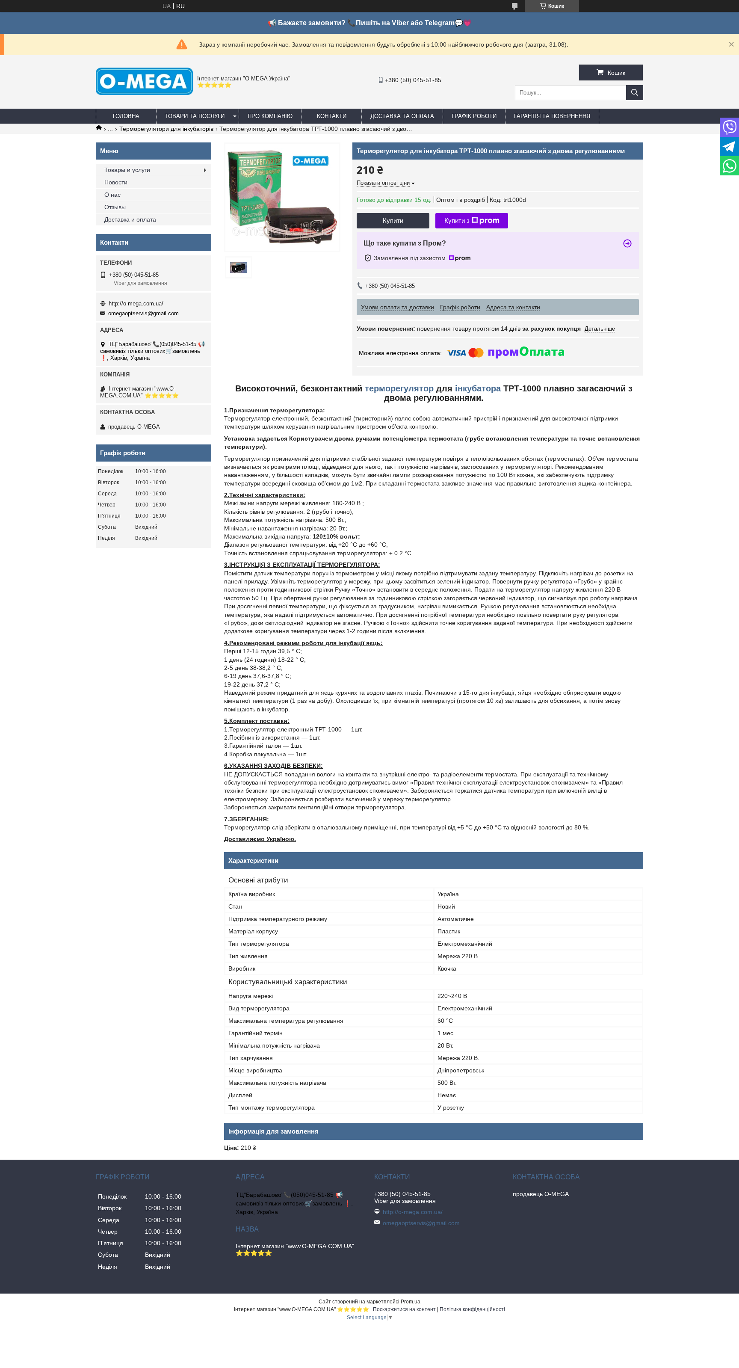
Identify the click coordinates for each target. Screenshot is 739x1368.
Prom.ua (410, 1302)
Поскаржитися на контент (404, 1309)
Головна (126, 116)
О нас (112, 194)
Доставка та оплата (402, 116)
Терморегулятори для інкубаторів (166, 128)
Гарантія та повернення (552, 116)
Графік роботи (474, 116)
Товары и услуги (127, 169)
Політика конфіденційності (472, 1309)
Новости (115, 182)
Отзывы (115, 207)
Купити (393, 220)
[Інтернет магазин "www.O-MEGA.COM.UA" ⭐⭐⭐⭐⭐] (144, 92)
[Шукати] (634, 92)
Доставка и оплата (130, 219)
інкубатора (478, 388)
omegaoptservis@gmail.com (143, 313)
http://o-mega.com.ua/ (136, 303)
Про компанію (270, 116)
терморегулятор (399, 388)
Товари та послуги (195, 116)
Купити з (457, 220)
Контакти (331, 116)
